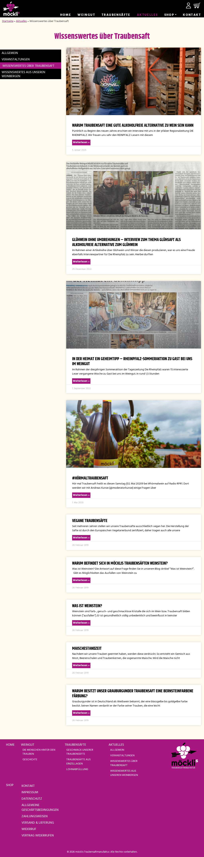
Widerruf (29, 829)
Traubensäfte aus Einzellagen (78, 761)
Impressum (30, 792)
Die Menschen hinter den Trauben (39, 752)
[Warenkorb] (197, 5)
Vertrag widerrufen (38, 835)
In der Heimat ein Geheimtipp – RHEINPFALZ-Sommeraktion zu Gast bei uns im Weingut (132, 361)
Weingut (86, 15)
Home (65, 15)
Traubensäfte (116, 15)
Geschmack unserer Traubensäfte (79, 752)
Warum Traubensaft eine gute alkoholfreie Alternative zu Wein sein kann (132, 125)
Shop (169, 15)
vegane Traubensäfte (89, 521)
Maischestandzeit (87, 648)
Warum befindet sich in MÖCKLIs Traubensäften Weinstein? (120, 563)
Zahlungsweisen (35, 816)
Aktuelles (147, 15)
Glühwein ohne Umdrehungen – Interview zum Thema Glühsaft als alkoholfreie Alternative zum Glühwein (126, 242)
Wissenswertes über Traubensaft (28, 66)
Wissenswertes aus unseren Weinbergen (23, 74)
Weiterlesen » (81, 142)
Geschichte (30, 759)
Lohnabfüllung (77, 769)
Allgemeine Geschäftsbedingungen (40, 808)
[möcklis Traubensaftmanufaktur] (11, 8)
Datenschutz (32, 798)
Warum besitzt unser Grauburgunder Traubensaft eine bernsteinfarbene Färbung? (132, 693)
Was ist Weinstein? (87, 606)
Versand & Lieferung (38, 822)
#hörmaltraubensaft (90, 478)
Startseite (7, 21)
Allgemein (10, 53)
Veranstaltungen (16, 59)
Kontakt (192, 15)
